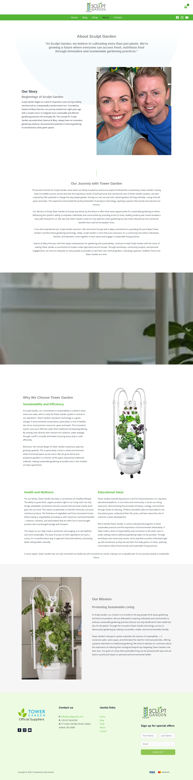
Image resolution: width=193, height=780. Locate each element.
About (102, 727)
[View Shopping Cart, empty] (185, 7)
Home (102, 716)
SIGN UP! (158, 752)
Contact (103, 731)
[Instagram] (182, 17)
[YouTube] (186, 17)
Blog (102, 720)
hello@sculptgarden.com (72, 716)
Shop (102, 723)
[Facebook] (177, 17)
